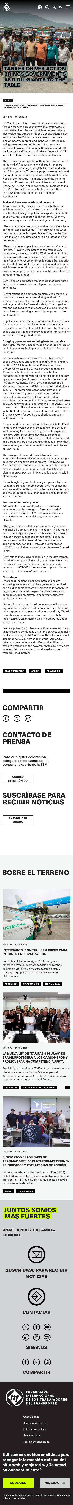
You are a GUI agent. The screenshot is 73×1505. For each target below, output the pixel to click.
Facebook (36, 1327)
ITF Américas (52, 983)
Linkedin (25, 1337)
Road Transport (14, 670)
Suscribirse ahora (18, 820)
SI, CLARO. (18, 1483)
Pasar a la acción (60, 7)
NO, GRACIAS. (55, 1483)
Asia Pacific (54, 670)
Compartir (23, 707)
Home (7, 100)
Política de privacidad (36, 1441)
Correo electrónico (18, 779)
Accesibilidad (31, 1417)
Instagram (36, 1337)
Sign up (36, 1256)
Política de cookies (34, 1429)
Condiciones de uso (35, 1423)
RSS (47, 1337)
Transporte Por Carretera (39, 1087)
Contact (36, 1298)
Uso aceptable (32, 1435)
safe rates (11, 1087)
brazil (8, 1191)
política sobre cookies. (14, 1498)
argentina (11, 983)
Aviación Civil (31, 983)
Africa (35, 670)
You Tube (47, 1327)
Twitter (25, 1327)
